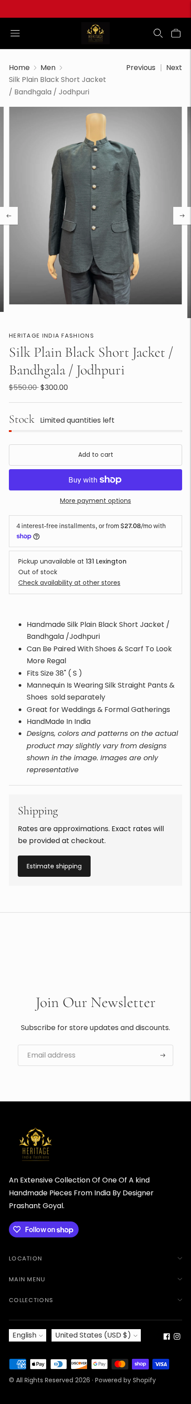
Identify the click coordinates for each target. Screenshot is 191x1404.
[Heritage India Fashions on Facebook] (166, 1337)
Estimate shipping (54, 866)
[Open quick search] (158, 33)
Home (19, 67)
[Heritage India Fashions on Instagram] (177, 1337)
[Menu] (15, 33)
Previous (140, 67)
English (24, 1335)
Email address (48, 1045)
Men (48, 67)
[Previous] (9, 216)
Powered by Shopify (125, 1380)
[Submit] (163, 1055)
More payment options (95, 500)
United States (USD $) (93, 1335)
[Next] (182, 216)
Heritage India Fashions (51, 335)
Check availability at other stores (69, 582)
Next (174, 67)
